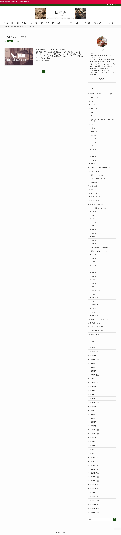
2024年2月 (94, 394)
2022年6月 (94, 449)
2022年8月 (94, 442)
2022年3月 (94, 461)
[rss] (113, 5)
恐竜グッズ (94, 186)
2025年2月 (94, 371)
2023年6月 (94, 410)
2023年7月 (94, 406)
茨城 (94, 160)
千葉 (94, 139)
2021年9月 (94, 485)
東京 (94, 146)
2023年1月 (94, 426)
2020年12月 (94, 508)
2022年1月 (94, 469)
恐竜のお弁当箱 (96, 171)
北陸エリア (96, 301)
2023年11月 (94, 402)
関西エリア (96, 316)
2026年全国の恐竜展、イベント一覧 (102, 94)
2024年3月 (94, 390)
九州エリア (96, 298)
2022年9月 (94, 438)
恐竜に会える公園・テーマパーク (101, 251)
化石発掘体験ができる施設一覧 (100, 247)
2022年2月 (94, 465)
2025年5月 (94, 363)
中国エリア (96, 294)
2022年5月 (94, 453)
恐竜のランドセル (97, 175)
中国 (93, 101)
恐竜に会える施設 (97, 204)
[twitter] (108, 5)
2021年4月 (94, 504)
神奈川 (94, 153)
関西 (93, 164)
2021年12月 (94, 473)
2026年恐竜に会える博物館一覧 (101, 208)
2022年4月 (94, 457)
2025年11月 (94, 359)
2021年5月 (94, 500)
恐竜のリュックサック (98, 178)
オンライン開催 (96, 98)
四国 (93, 115)
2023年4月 (94, 418)
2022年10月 (94, 434)
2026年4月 (94, 351)
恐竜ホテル (9, 41)
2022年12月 (94, 430)
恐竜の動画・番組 (97, 331)
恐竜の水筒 (95, 182)
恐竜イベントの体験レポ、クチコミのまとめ (102, 120)
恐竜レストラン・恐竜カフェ (100, 319)
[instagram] (110, 5)
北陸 (93, 112)
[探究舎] (60, 13)
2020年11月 (94, 512)
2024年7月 (94, 383)
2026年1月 (94, 355)
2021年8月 (94, 489)
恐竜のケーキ (95, 323)
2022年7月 (94, 445)
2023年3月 (94, 422)
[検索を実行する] (114, 519)
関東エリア (96, 312)
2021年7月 (94, 493)
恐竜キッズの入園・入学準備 (100, 168)
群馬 (94, 157)
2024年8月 (94, 379)
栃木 (94, 149)
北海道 (94, 108)
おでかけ (94, 190)
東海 (93, 128)
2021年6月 (94, 496)
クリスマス (95, 193)
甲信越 (94, 131)
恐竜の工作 (95, 334)
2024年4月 (94, 387)
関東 (93, 135)
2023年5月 (94, 414)
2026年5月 (94, 347)
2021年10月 (94, 481)
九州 (93, 105)
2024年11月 (94, 375)
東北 (93, 124)
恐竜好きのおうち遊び (97, 327)
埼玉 (94, 142)
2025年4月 (94, 367)
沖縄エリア (96, 308)
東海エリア (96, 305)
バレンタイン (95, 197)
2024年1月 (94, 398)
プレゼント (95, 200)
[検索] (115, 5)
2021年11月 (94, 477)
